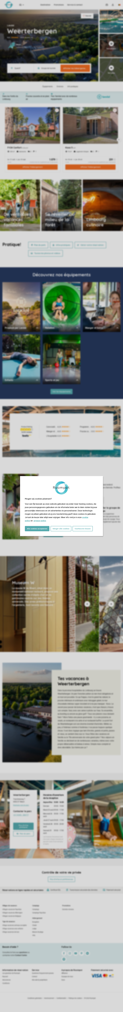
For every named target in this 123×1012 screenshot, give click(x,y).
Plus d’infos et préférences (61, 879)
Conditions (6, 983)
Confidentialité (61, 998)
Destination (45, 5)
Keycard (5, 976)
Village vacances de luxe (10, 932)
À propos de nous (67, 976)
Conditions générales (35, 998)
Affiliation (65, 973)
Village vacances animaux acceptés (14, 925)
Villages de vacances (9, 906)
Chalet (34, 925)
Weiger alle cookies (61, 528)
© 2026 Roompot (90, 998)
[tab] (37, 604)
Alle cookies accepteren (37, 528)
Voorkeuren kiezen (83, 528)
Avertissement (49, 998)
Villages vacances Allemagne (12, 913)
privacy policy (40, 520)
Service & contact (75, 5)
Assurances (6, 980)
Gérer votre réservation (92, 245)
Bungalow (35, 922)
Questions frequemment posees (43, 973)
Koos (63, 980)
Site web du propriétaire (39, 980)
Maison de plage (37, 932)
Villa (33, 935)
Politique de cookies (75, 998)
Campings (35, 906)
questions (23, 952)
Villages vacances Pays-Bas (11, 909)
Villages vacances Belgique (11, 916)
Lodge (34, 928)
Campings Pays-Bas (39, 913)
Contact (34, 976)
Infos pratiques (63, 245)
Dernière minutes (68, 909)
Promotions (59, 5)
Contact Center (21, 955)
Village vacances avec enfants (12, 928)
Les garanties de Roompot (11, 973)
